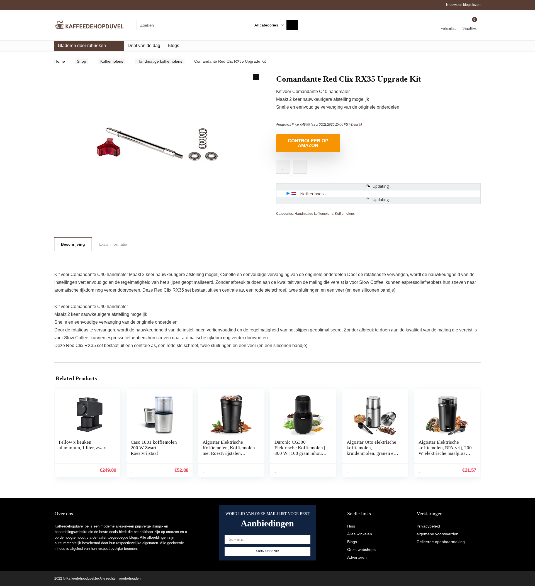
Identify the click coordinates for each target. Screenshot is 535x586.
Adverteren (357, 557)
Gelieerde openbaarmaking (441, 541)
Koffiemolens (111, 61)
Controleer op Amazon (308, 143)
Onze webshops (361, 549)
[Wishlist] (448, 23)
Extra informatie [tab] (113, 244)
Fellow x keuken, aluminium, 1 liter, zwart (83, 445)
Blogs (173, 45)
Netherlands (312, 193)
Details (356, 124)
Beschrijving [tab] (73, 244)
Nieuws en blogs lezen (463, 5)
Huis (351, 526)
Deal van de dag (144, 45)
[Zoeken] (292, 25)
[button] (256, 77)
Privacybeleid (428, 526)
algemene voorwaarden (437, 534)
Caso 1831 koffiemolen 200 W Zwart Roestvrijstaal (154, 448)
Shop (81, 61)
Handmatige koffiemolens (159, 61)
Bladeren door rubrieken (82, 45)
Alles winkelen (359, 534)
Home (59, 61)
